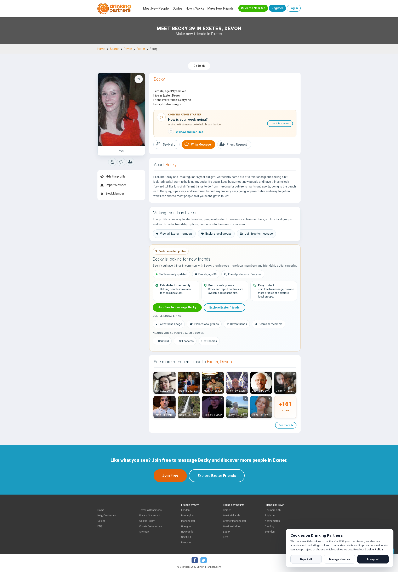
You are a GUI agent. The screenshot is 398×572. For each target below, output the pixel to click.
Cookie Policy (147, 520)
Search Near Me (254, 8)
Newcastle (187, 531)
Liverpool (186, 542)
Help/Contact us (106, 515)
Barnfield (163, 341)
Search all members (270, 324)
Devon (128, 48)
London (185, 510)
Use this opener (280, 123)
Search (114, 48)
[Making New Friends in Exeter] (112, 162)
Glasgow (186, 526)
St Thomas (210, 341)
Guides (177, 8)
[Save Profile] (139, 79)
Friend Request (237, 144)
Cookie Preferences (150, 526)
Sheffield (186, 537)
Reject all (306, 559)
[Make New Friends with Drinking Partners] (114, 8)
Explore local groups (218, 233)
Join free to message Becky (177, 307)
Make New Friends (220, 8)
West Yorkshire (231, 526)
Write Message (201, 144)
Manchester (188, 520)
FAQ (99, 526)
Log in (294, 8)
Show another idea (190, 132)
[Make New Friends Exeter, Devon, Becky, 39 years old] (121, 109)
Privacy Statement (149, 515)
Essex (226, 531)
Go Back (199, 65)
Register (277, 8)
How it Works (195, 8)
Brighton (270, 515)
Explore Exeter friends (224, 307)
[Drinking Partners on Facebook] (195, 560)
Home (101, 48)
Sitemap (144, 531)
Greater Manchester (234, 520)
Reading (269, 526)
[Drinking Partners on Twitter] (203, 560)
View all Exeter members (176, 233)
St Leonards (186, 341)
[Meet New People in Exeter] (121, 162)
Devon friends (238, 324)
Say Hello (169, 144)
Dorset (227, 510)
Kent (225, 537)
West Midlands (231, 515)
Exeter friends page (170, 324)
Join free (170, 475)
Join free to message (259, 233)
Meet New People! (156, 8)
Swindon (270, 531)
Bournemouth (273, 510)
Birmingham (188, 515)
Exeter (141, 48)
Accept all (373, 559)
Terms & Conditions (150, 510)
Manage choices (339, 559)
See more (285, 425)
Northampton (272, 520)
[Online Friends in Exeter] (130, 162)
